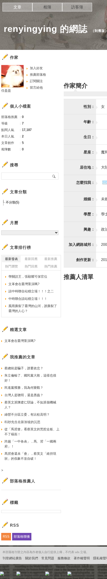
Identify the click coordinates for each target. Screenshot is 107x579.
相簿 (47, 7)
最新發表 (11, 259)
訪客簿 (77, 7)
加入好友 (36, 68)
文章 (17, 7)
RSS (6, 536)
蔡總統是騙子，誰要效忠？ (23, 368)
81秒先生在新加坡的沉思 (22, 422)
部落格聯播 (22, 536)
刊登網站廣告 (12, 558)
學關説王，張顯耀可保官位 (27, 276)
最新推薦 (50, 259)
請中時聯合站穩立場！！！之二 (31, 291)
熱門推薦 (50, 266)
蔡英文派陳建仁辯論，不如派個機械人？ (30, 404)
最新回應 (31, 259)
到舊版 (100, 31)
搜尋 (54, 176)
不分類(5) (12, 202)
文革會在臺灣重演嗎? (23, 284)
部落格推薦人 (22, 481)
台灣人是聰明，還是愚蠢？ (23, 395)
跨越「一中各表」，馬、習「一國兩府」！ (30, 444)
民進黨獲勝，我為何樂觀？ (23, 387)
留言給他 (36, 87)
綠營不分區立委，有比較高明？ (27, 414)
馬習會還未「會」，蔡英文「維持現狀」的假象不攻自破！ (30, 456)
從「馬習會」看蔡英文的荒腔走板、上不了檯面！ (31, 431)
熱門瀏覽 (11, 266)
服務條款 (63, 558)
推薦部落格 (38, 74)
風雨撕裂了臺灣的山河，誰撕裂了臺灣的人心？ (32, 308)
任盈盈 (6, 90)
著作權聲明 (82, 558)
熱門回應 (31, 266)
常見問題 (47, 558)
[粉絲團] (2, 574)
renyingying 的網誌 (46, 29)
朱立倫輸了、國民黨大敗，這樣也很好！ (30, 378)
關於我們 (31, 558)
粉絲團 (10, 575)
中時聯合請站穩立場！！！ (27, 299)
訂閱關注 (36, 81)
